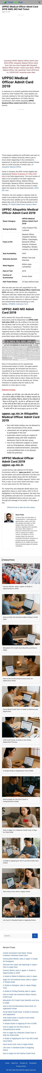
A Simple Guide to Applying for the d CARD (20, 1023)
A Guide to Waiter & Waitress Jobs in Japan (20, 976)
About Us (14, 1063)
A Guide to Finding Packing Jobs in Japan (19, 991)
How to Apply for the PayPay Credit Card (19, 1053)
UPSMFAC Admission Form (18, 304)
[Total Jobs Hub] (11, 2)
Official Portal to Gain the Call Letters (21, 507)
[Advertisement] (21, 37)
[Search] (35, 935)
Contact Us (23, 1063)
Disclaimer (33, 1063)
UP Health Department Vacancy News (22, 204)
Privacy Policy (21, 1066)
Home (7, 1063)
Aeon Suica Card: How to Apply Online (18, 1044)
